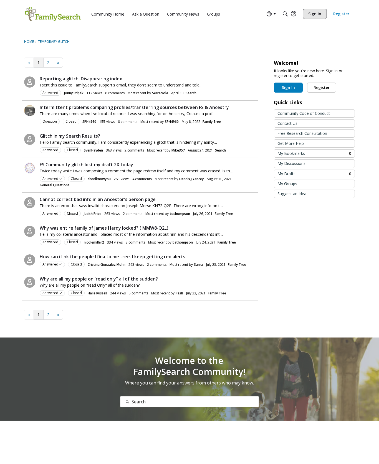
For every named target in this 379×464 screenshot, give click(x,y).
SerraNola (160, 93)
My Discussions (291, 163)
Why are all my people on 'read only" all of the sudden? (99, 279)
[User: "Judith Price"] (29, 202)
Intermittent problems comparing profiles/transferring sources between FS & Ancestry (134, 107)
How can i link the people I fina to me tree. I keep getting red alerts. (113, 257)
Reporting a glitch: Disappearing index (81, 79)
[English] (53, 14)
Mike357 (178, 150)
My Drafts (314, 173)
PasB (179, 293)
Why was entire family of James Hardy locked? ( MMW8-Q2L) (104, 228)
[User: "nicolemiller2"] (29, 231)
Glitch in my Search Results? (70, 136)
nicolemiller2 (94, 242)
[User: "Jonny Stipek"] (29, 82)
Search (191, 93)
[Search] (285, 14)
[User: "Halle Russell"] (29, 282)
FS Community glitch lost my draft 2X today (86, 165)
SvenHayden (93, 150)
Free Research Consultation (302, 133)
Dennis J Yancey (191, 179)
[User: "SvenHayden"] (29, 139)
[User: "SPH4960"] (29, 110)
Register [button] (322, 87)
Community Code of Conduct (303, 113)
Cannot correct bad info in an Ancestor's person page (98, 199)
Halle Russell (97, 293)
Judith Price (92, 213)
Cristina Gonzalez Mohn (106, 264)
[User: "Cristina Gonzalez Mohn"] (29, 260)
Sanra (198, 264)
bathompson (180, 213)
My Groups (287, 183)
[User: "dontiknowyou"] (29, 167)
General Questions (54, 185)
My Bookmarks (314, 153)
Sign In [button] (288, 87)
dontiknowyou (99, 179)
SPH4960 (89, 121)
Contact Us (287, 123)
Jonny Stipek (74, 93)
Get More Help (290, 143)
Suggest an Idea (291, 193)
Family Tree (212, 121)
